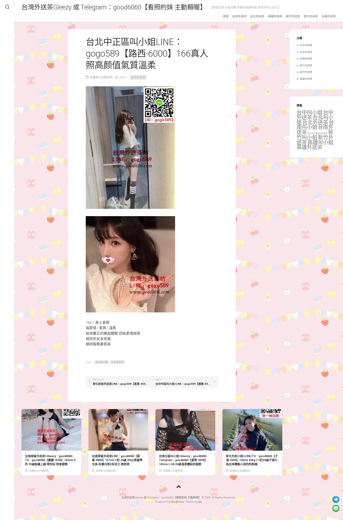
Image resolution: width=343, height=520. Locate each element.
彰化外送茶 (311, 16)
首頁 (226, 16)
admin (123, 77)
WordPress (177, 501)
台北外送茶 (257, 16)
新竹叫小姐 (315, 135)
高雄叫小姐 (320, 142)
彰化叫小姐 (312, 133)
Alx (200, 501)
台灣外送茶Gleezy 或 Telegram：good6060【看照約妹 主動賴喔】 (113, 7)
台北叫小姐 (101, 362)
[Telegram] (335, 499)
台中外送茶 (239, 16)
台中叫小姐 (309, 113)
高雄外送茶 (275, 16)
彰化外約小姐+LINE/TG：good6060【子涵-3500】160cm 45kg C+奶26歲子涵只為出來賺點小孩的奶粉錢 (252, 460)
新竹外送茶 (293, 16)
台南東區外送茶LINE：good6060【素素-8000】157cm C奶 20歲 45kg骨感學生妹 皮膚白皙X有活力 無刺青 (117, 460)
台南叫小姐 (315, 124)
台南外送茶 (329, 16)
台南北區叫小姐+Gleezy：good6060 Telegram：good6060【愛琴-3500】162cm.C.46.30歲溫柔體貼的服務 (183, 460)
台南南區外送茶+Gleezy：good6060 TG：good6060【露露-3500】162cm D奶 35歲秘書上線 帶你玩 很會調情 (50, 460)
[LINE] (335, 508)
